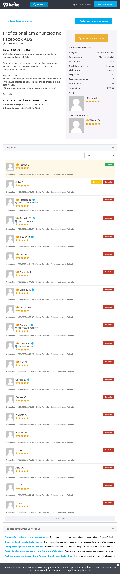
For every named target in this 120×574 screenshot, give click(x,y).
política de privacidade (80, 570)
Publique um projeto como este (93, 21)
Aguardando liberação (91, 38)
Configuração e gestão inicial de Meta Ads (24, 546)
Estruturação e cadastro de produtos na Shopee (26, 537)
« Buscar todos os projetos (20, 21)
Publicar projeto (105, 4)
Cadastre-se (85, 4)
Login (74, 4)
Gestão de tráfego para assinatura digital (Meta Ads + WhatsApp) (34, 551)
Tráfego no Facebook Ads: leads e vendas (24, 541)
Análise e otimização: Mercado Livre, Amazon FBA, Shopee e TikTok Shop (38, 555)
